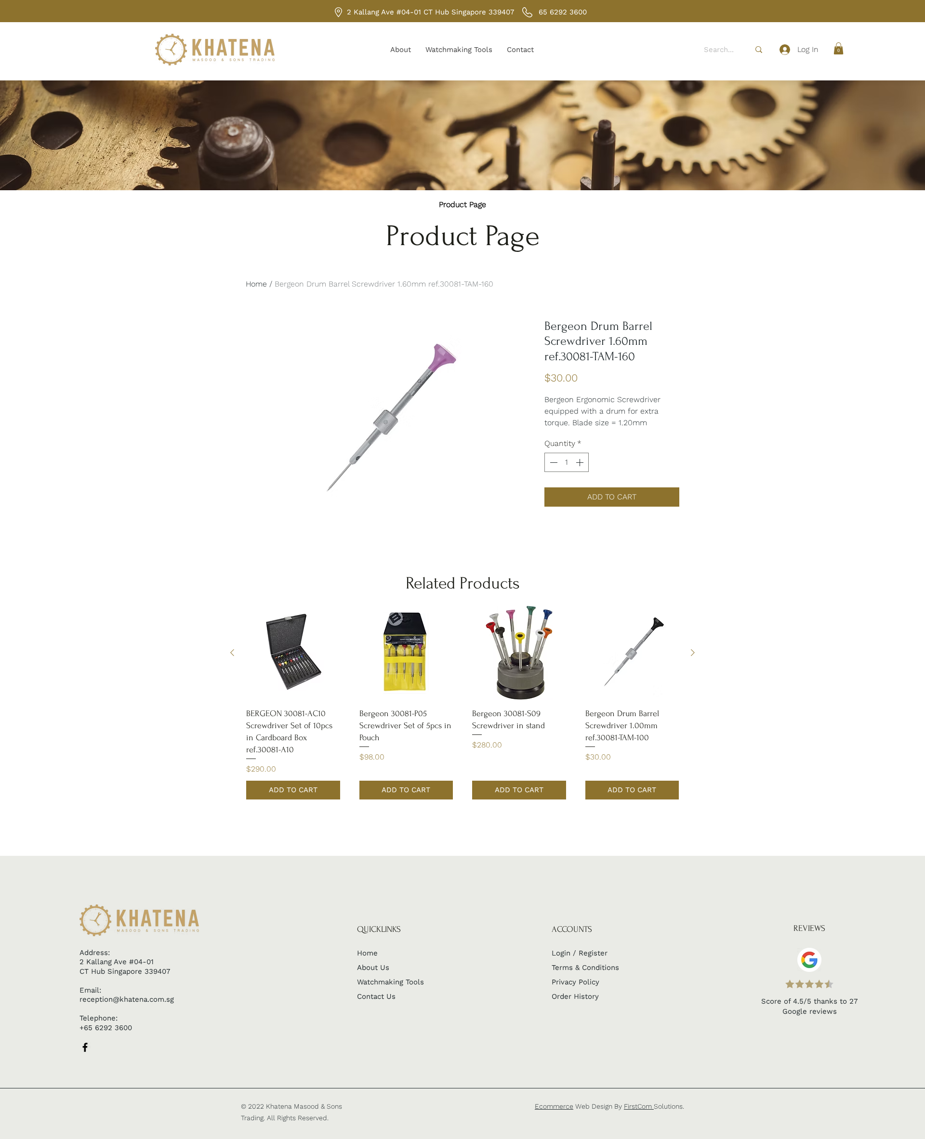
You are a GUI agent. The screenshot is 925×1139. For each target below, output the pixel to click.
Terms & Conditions (585, 967)
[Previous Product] (232, 652)
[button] (838, 48)
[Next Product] (693, 652)
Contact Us (376, 996)
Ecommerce (554, 1106)
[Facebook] (85, 1047)
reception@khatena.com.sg (126, 999)
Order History (575, 996)
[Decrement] (552, 462)
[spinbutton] (566, 462)
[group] (462, 702)
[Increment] (580, 462)
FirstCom (639, 1106)
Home (256, 283)
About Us (373, 967)
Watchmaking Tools (390, 982)
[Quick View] (293, 653)
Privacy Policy (575, 982)
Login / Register (580, 953)
